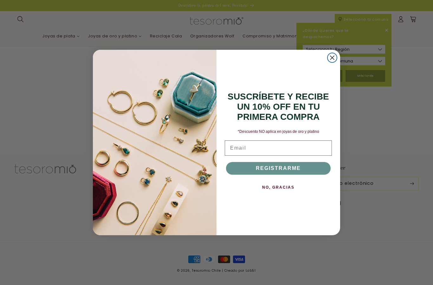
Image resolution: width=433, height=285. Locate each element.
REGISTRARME (278, 168)
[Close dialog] (332, 57)
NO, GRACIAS (278, 187)
